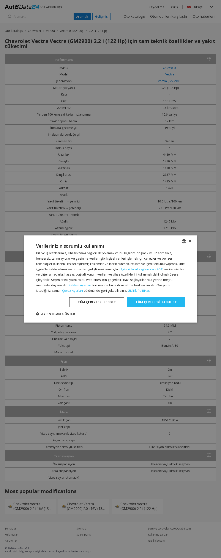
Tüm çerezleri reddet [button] (97, 302)
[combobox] (184, 241)
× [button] (189, 241)
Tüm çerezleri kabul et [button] (156, 302)
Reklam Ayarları (79, 285)
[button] (55, 313)
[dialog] (110, 279)
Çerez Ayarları (72, 290)
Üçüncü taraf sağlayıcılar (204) (141, 269)
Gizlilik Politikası (139, 290)
